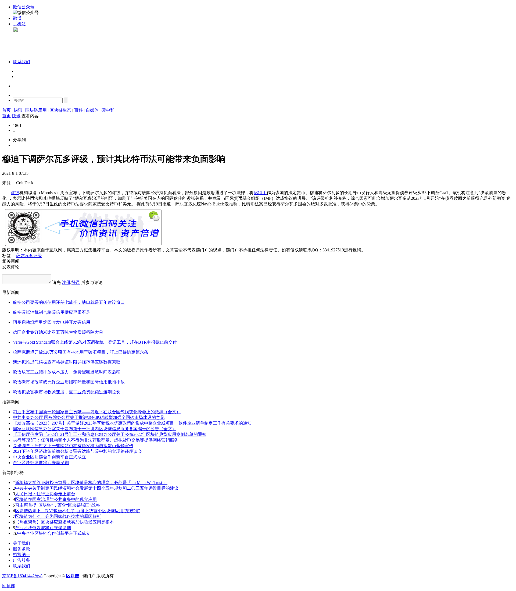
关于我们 (21, 543)
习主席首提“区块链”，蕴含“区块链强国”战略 (57, 505)
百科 (78, 110)
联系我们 (21, 566)
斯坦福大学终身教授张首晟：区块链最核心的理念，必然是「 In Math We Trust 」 (91, 482)
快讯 (18, 110)
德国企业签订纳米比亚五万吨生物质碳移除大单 (58, 332)
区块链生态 (60, 110)
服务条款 (21, 549)
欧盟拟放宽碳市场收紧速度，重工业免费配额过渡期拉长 (66, 392)
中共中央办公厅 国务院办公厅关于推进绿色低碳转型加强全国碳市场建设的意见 (88, 417)
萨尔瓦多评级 (29, 255)
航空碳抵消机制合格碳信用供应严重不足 (51, 312)
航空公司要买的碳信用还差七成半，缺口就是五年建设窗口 (69, 302)
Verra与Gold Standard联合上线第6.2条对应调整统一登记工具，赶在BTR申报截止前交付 (95, 342)
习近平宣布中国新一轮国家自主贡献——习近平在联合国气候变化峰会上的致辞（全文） (97, 412)
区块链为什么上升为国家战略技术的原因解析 (58, 516)
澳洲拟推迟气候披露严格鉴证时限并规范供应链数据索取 (66, 362)
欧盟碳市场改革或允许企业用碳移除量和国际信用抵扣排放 (69, 382)
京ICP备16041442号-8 (22, 576)
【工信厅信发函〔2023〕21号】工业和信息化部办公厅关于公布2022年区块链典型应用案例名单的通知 (109, 434)
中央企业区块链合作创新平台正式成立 (49, 457)
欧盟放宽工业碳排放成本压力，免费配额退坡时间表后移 (66, 372)
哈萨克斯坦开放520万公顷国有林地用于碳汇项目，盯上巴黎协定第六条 (80, 352)
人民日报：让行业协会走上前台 (45, 494)
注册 (20, 77)
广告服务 (21, 560)
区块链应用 (36, 110)
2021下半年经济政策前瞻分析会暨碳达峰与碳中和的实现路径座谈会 (77, 451)
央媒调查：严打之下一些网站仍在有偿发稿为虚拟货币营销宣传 (73, 445)
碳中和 (108, 110)
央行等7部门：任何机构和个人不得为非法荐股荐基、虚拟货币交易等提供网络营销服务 (95, 440)
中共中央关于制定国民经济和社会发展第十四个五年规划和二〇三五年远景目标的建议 (96, 488)
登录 (20, 72)
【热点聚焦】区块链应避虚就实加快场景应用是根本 (64, 522)
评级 (15, 192)
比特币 (260, 192)
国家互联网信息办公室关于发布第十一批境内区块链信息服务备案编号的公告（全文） (94, 428)
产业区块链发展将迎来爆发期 (41, 462)
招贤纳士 (21, 554)
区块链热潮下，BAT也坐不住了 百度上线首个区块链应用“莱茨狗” (77, 510)
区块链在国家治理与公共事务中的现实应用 (56, 499)
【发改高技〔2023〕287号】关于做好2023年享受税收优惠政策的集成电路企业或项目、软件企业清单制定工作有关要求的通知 (132, 423)
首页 (6, 110)
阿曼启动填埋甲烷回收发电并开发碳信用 (51, 322)
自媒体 (92, 110)
